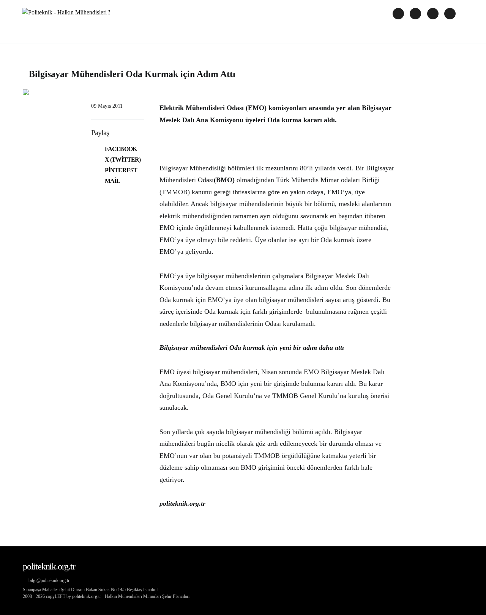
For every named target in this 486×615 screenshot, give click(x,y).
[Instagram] (450, 14)
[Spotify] (433, 14)
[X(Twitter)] (415, 14)
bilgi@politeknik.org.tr (48, 580)
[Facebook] (398, 14)
